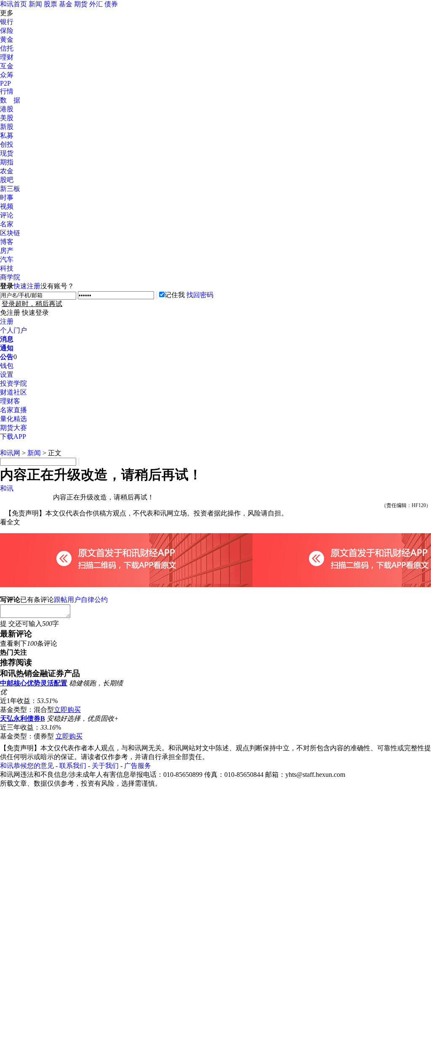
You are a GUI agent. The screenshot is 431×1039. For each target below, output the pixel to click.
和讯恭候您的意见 (27, 765)
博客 (6, 241)
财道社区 (13, 392)
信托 (6, 48)
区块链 (10, 232)
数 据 (10, 100)
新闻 (35, 4)
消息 (6, 339)
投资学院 (13, 383)
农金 (6, 171)
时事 (6, 197)
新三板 (10, 188)
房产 (6, 250)
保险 (6, 30)
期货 (81, 4)
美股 (6, 117)
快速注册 (26, 286)
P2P (5, 83)
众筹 (6, 74)
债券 (111, 4)
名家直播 (13, 409)
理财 (6, 57)
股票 (50, 4)
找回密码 (199, 294)
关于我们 (105, 765)
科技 (6, 268)
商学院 (10, 277)
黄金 (6, 39)
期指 (6, 162)
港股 (6, 109)
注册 (6, 321)
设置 (6, 374)
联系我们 (72, 765)
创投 (6, 144)
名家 (6, 224)
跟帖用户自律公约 (81, 599)
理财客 (10, 401)
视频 (6, 206)
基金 (65, 4)
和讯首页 (13, 4)
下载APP (13, 436)
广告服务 (137, 765)
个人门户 (13, 330)
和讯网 (10, 452)
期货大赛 (13, 427)
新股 (6, 126)
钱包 (6, 365)
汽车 (6, 259)
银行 (6, 21)
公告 (6, 356)
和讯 (6, 488)
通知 (6, 348)
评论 (6, 215)
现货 (6, 153)
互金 (6, 66)
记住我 (175, 294)
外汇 (96, 4)
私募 (6, 135)
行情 (6, 91)
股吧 (6, 179)
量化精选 (13, 418)
